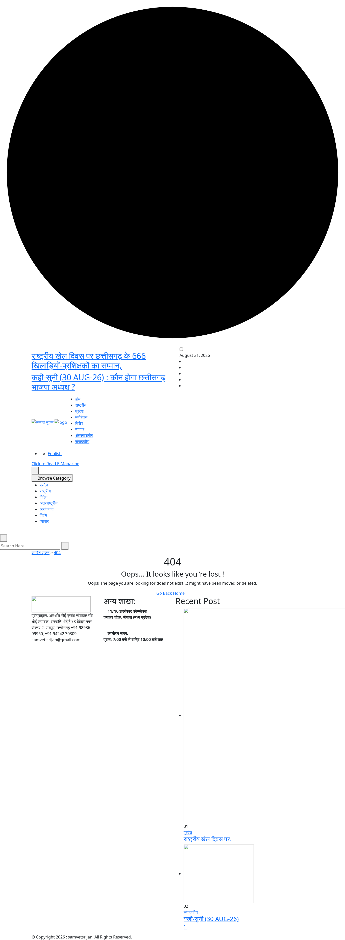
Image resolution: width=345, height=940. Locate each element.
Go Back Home (171, 593)
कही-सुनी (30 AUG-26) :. (211, 922)
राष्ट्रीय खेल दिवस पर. (207, 839)
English (55, 453)
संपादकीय (82, 441)
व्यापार (79, 429)
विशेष (79, 423)
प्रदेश (79, 411)
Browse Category (53, 478)
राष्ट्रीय (80, 405)
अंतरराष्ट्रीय (84, 435)
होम (77, 399)
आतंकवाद (47, 509)
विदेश (43, 497)
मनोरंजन (81, 417)
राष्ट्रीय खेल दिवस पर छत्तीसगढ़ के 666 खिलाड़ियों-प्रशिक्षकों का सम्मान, (89, 360)
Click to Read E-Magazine (55, 463)
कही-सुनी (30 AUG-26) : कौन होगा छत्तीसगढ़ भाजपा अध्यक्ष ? (98, 382)
